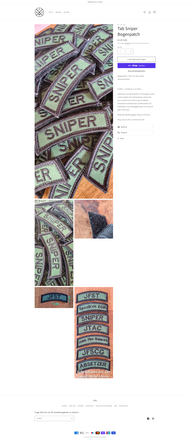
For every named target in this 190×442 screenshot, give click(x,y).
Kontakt (81, 406)
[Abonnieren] (71, 418)
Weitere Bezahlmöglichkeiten (136, 71)
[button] (144, 12)
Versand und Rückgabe (104, 406)
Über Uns (72, 406)
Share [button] (122, 138)
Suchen (64, 406)
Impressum (90, 406)
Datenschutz (123, 406)
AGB (115, 406)
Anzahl (120, 47)
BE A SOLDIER (91, 437)
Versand (127, 43)
